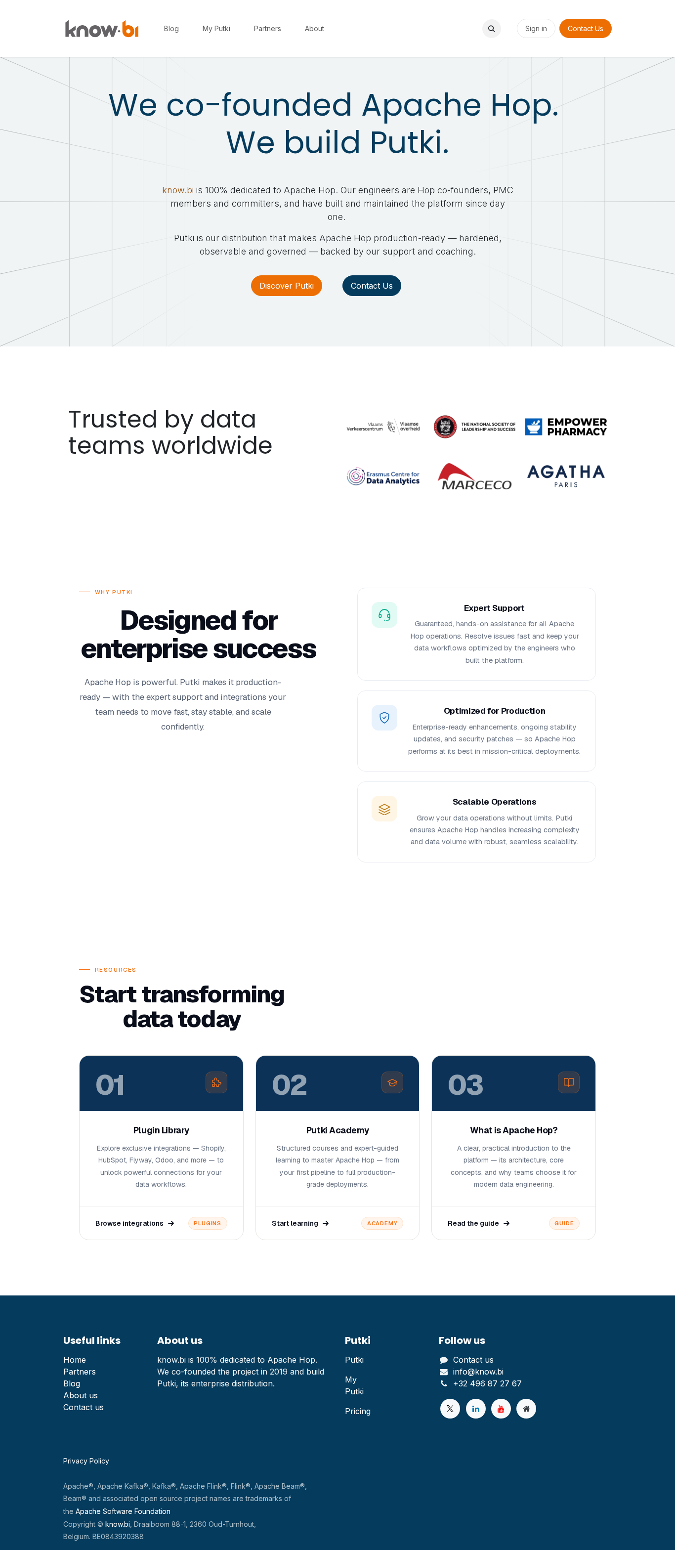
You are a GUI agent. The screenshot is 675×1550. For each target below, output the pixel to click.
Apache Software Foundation (123, 1511)
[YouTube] (501, 1409)
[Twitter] (450, 1409)
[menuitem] (171, 28)
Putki (354, 1360)
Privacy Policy (86, 1461)
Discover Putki (286, 286)
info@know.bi (478, 1372)
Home (74, 1360)
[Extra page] (526, 1409)
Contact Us (585, 28)
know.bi (178, 190)
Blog (71, 1383)
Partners (79, 1372)
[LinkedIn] (476, 1409)
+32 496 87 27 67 (487, 1383)
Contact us (83, 1407)
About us (80, 1395)
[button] (491, 28)
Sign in (536, 28)
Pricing (358, 1411)
